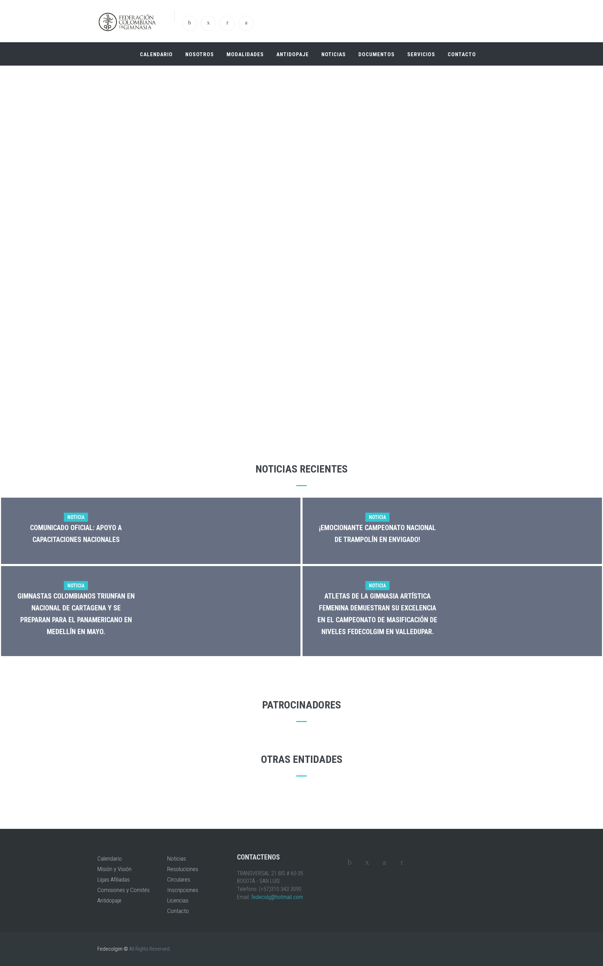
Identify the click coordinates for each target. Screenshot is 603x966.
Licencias (177, 900)
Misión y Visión (114, 868)
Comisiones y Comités (123, 889)
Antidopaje (292, 54)
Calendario (156, 54)
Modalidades (245, 54)
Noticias (333, 54)
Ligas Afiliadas (113, 879)
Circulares (178, 879)
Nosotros (199, 54)
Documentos (376, 54)
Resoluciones (182, 868)
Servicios (421, 54)
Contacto (462, 54)
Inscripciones (182, 889)
